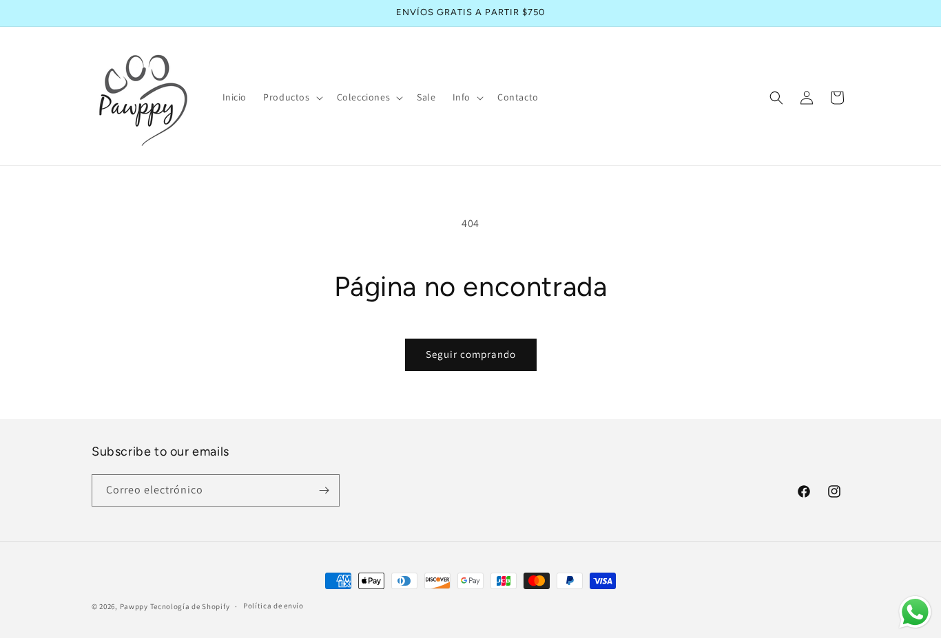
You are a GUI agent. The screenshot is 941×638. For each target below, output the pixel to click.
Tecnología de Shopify (190, 606)
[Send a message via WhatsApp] (915, 612)
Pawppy (134, 606)
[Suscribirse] (324, 490)
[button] (291, 97)
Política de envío (273, 605)
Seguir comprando (471, 354)
